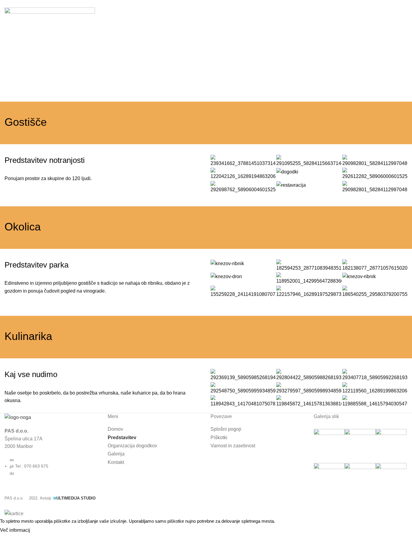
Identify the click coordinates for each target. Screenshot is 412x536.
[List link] (51, 445)
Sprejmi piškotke (54, 530)
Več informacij (15, 530)
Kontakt (116, 462)
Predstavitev (122, 437)
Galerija (116, 453)
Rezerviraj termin (380, 16)
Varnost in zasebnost (233, 445)
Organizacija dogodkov (132, 445)
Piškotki (219, 437)
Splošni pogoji (226, 429)
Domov (11, 80)
